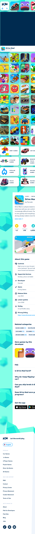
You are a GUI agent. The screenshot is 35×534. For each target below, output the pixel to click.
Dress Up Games (8, 468)
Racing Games (21, 328)
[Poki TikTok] (4, 527)
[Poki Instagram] (9, 527)
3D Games (30, 331)
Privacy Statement (8, 491)
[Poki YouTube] (14, 527)
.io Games (6, 457)
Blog (4, 517)
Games (27, 196)
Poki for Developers (9, 510)
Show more (18, 219)
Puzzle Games (7, 464)
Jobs (4, 521)
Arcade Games (21, 334)
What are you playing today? (7, 8)
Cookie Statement (8, 494)
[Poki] (4, 4)
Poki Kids (6, 514)
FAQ (4, 480)
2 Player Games (8, 461)
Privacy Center (7, 487)
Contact (5, 484)
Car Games (20, 331)
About (5, 507)
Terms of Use (7, 498)
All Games (6, 471)
